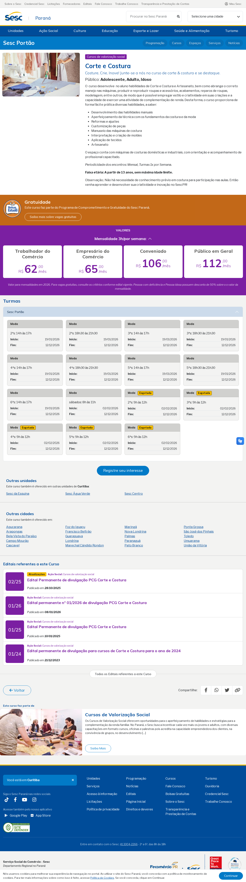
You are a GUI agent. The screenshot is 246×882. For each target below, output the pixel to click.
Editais (87, 4)
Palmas (130, 536)
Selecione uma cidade (207, 16)
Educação (110, 30)
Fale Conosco (103, 4)
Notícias (234, 43)
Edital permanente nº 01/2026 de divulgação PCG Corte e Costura (87, 602)
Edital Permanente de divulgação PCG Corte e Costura (76, 579)
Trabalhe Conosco (126, 4)
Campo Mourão (17, 541)
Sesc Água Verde (77, 493)
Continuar (231, 876)
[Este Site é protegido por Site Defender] (16, 827)
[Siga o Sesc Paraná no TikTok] (7, 800)
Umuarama (191, 541)
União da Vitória (195, 545)
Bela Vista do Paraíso (21, 536)
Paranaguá (132, 541)
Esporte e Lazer (146, 30)
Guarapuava (74, 536)
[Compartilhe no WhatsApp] (216, 690)
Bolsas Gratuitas (177, 794)
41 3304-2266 (129, 844)
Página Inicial (135, 801)
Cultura (80, 30)
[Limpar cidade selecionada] (73, 780)
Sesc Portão (19, 43)
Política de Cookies (102, 877)
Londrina (72, 541)
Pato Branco (134, 545)
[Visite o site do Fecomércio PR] (175, 866)
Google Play (18, 815)
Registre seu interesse (123, 470)
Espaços (195, 43)
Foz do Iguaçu (75, 527)
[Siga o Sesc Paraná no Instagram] (35, 800)
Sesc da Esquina (17, 493)
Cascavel (12, 545)
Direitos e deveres (139, 809)
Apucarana (14, 527)
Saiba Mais (98, 748)
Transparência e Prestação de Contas (165, 4)
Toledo (189, 536)
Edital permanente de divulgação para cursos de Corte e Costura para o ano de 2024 (104, 650)
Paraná (43, 18)
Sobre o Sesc (13, 4)
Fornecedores (71, 4)
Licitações (53, 4)
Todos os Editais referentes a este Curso (123, 674)
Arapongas (14, 531)
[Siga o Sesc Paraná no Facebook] (16, 800)
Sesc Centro (134, 493)
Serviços (215, 43)
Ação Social (48, 30)
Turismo (231, 30)
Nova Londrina (135, 531)
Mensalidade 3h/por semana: (120, 238)
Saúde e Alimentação (191, 30)
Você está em (23, 780)
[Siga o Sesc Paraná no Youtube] (25, 800)
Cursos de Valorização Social (117, 714)
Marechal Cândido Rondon (84, 545)
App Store (43, 815)
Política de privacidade (103, 809)
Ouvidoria (212, 786)
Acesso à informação (102, 794)
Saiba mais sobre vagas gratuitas (53, 217)
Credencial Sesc (34, 4)
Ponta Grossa (193, 527)
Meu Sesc (235, 4)
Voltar (19, 690)
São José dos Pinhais (199, 531)
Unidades (15, 30)
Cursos (176, 43)
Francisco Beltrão (78, 531)
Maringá (131, 527)
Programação (155, 43)
